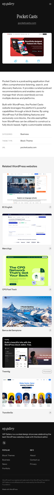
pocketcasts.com (27, 23)
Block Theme (26, 140)
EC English (7, 207)
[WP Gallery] (8, 4)
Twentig (6, 371)
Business (24, 134)
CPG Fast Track (9, 289)
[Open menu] (50, 4)
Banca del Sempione (11, 330)
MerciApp (7, 248)
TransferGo (7, 412)
